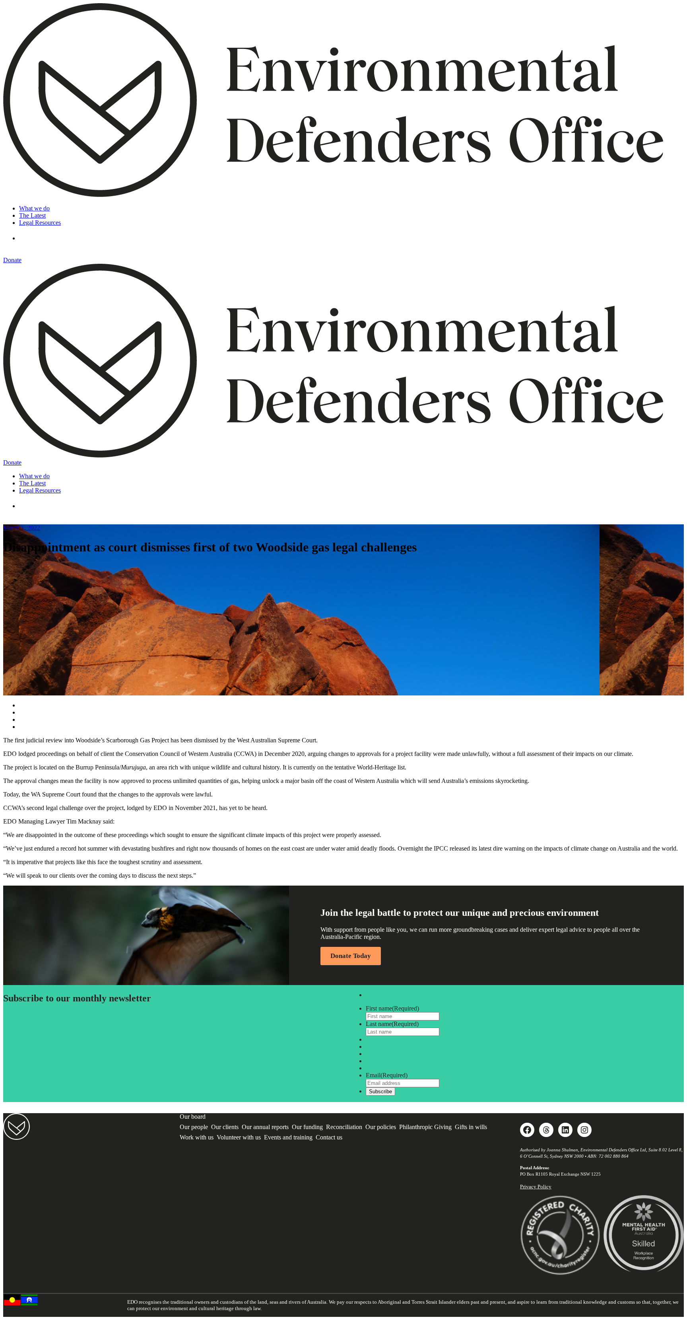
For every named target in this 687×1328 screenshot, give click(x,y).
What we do (34, 208)
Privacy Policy (535, 1187)
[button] (31, 238)
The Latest (32, 215)
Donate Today (350, 956)
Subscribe (380, 1091)
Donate (12, 260)
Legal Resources (40, 222)
